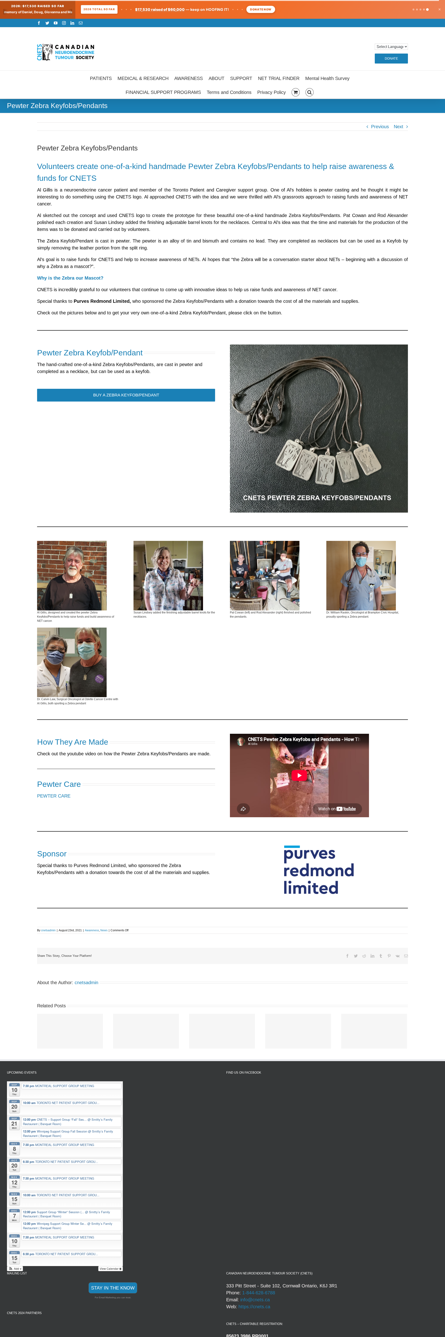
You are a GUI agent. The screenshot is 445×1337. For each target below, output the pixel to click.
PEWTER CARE (53, 795)
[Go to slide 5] (427, 9)
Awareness (92, 930)
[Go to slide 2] (417, 9)
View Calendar (109, 1268)
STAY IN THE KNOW (113, 1287)
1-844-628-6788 (258, 1292)
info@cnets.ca (255, 1299)
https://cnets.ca (254, 1306)
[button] (309, 92)
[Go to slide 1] (413, 9)
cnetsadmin (48, 930)
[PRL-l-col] (319, 847)
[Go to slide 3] (420, 9)
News (104, 930)
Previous (380, 126)
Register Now (246, 9)
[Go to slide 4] (424, 9)
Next (398, 126)
